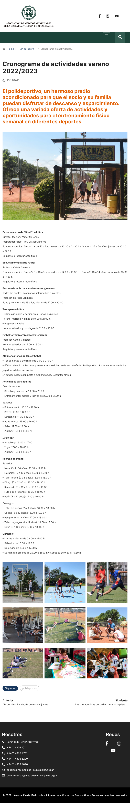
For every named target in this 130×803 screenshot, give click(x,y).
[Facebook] (100, 16)
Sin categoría (27, 48)
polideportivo (29, 688)
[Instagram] (107, 16)
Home (10, 48)
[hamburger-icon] (106, 35)
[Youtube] (117, 16)
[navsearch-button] (120, 37)
